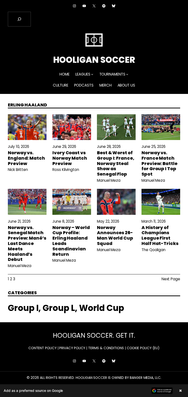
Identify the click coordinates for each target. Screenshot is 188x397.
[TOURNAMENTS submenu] (127, 74)
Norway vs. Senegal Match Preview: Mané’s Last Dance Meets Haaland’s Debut (27, 243)
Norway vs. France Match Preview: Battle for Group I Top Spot (159, 163)
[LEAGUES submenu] (92, 74)
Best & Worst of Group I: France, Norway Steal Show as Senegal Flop (115, 163)
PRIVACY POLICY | (73, 348)
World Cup (101, 308)
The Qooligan (153, 249)
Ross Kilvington (65, 169)
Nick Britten (18, 169)
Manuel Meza (108, 180)
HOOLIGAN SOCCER (94, 60)
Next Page (171, 279)
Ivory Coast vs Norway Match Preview (69, 158)
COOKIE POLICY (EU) (143, 348)
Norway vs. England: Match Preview (26, 158)
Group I (23, 308)
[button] (94, 390)
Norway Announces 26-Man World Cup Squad (115, 235)
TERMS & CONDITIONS (106, 348)
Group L (59, 308)
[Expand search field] (19, 19)
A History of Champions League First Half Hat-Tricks (159, 235)
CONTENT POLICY (42, 348)
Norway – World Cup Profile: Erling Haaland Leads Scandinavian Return (71, 241)
